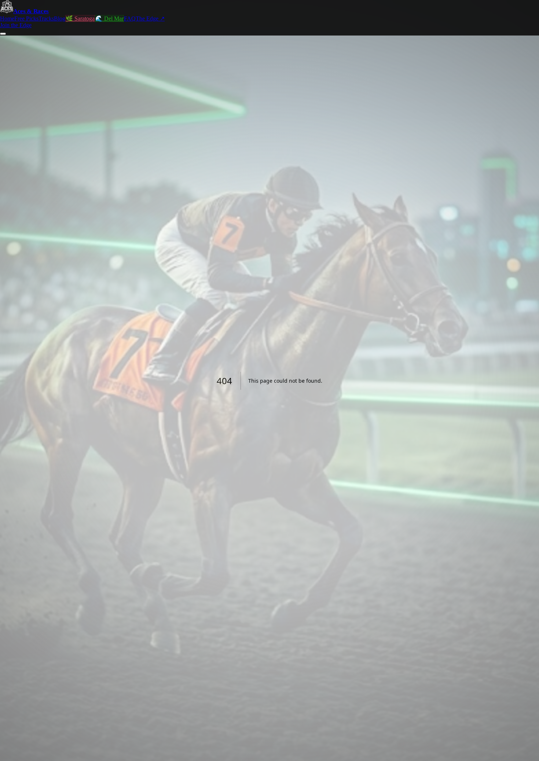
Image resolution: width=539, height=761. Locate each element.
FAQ (130, 18)
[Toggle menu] (3, 34)
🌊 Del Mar (109, 18)
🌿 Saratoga (80, 18)
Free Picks (26, 18)
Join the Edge (16, 25)
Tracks (46, 18)
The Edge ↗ (150, 18)
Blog (59, 18)
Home (7, 18)
